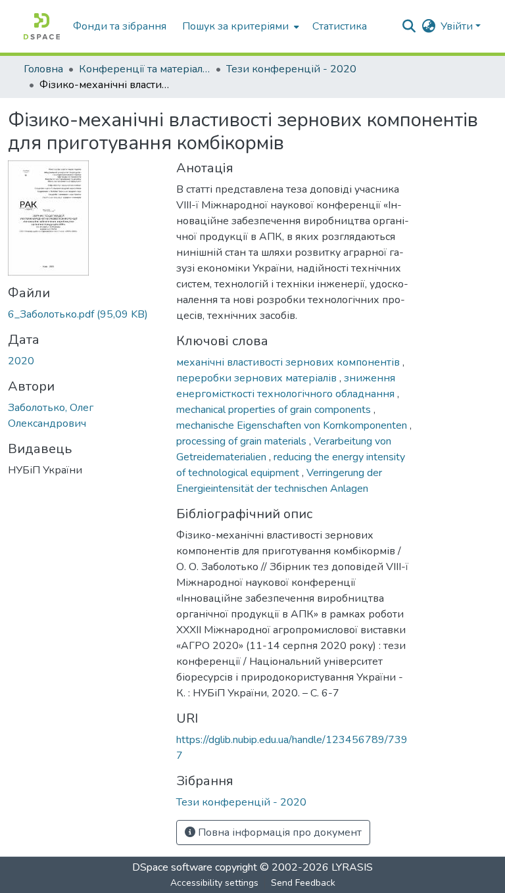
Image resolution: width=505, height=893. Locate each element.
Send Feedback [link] (303, 883)
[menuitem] (239, 26)
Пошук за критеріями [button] (235, 26)
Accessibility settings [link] (214, 883)
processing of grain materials (242, 441)
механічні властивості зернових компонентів (289, 362)
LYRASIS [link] (352, 867)
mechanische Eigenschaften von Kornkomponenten (293, 425)
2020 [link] (21, 361)
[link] (84, 314)
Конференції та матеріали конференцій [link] (144, 69)
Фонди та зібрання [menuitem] (119, 26)
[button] (42, 26)
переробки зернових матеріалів (257, 378)
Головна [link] (43, 69)
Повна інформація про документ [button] (278, 832)
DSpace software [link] (172, 867)
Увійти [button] (458, 26)
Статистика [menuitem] (339, 26)
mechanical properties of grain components (274, 409)
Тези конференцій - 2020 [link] (291, 69)
